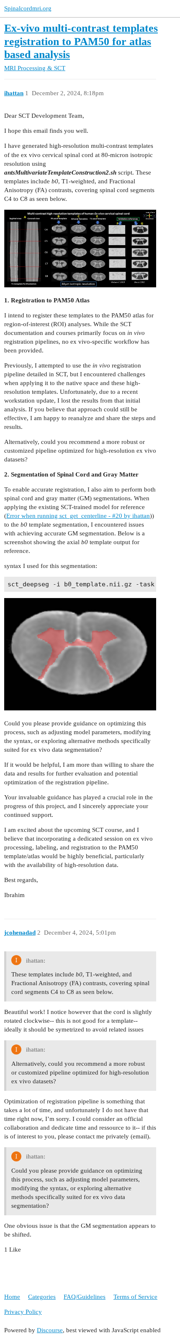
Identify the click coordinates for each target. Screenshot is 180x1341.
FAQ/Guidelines (84, 1296)
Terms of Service (135, 1296)
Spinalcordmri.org (27, 8)
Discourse (50, 1330)
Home (12, 1296)
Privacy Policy (23, 1311)
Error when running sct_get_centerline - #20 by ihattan (78, 515)
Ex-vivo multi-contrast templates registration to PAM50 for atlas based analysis (81, 41)
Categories (42, 1296)
